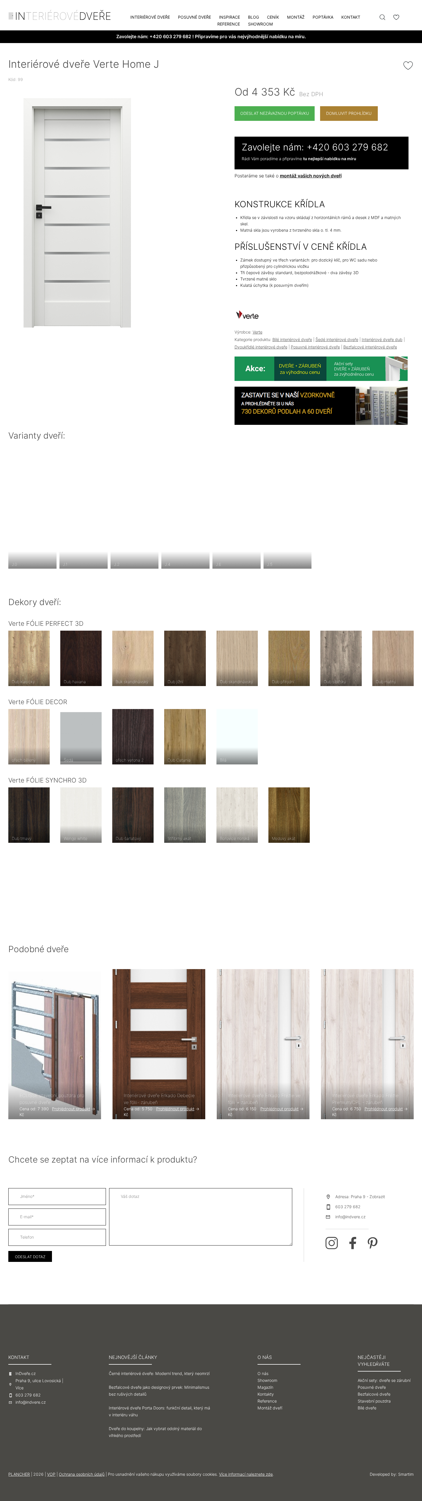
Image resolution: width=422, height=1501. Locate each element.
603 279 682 (348, 1206)
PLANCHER (19, 1474)
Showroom (260, 24)
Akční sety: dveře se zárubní (384, 1380)
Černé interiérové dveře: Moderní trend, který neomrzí (159, 1373)
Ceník (273, 17)
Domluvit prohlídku (348, 113)
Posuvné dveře (194, 17)
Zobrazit (377, 1196)
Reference (228, 24)
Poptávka (323, 17)
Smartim (406, 1474)
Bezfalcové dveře (374, 1394)
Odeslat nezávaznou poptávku (274, 113)
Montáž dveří (270, 1408)
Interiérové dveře (150, 17)
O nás (263, 1373)
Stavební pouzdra (374, 1401)
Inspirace (229, 17)
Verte (257, 332)
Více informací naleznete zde (246, 1474)
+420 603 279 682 (170, 36)
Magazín (265, 1387)
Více (20, 1388)
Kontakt (350, 17)
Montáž (296, 17)
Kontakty (266, 1394)
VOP (51, 1474)
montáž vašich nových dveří (311, 176)
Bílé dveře (367, 1408)
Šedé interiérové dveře (336, 339)
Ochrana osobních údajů (81, 1474)
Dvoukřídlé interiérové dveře (261, 347)
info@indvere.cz (350, 1217)
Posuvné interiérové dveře (315, 347)
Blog (253, 17)
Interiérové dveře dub (382, 339)
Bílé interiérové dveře (292, 339)
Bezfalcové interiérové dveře (370, 347)
